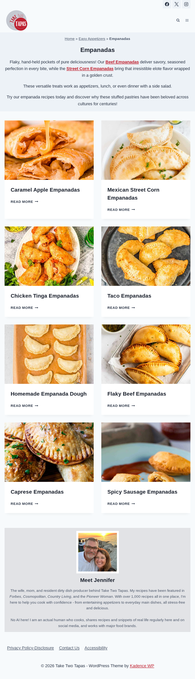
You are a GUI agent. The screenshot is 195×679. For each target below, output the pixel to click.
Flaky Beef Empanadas (136, 394)
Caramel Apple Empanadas (45, 190)
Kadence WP (142, 665)
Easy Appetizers (92, 39)
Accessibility (96, 648)
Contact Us (69, 648)
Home (70, 39)
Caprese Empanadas (37, 492)
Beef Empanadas (122, 62)
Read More (24, 202)
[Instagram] (186, 4)
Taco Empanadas (129, 296)
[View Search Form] (178, 20)
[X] (176, 4)
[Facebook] (167, 4)
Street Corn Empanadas (89, 68)
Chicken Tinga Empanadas (45, 296)
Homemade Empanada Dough (49, 394)
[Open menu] (186, 20)
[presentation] (49, 150)
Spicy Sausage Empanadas (142, 492)
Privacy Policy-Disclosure (30, 648)
